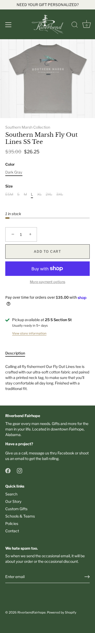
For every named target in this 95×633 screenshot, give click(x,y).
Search (11, 494)
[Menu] (8, 25)
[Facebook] (8, 470)
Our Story (13, 501)
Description (15, 353)
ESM (9, 194)
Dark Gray (13, 172)
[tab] (17, 353)
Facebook (66, 453)
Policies (11, 523)
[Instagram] (19, 470)
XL (39, 194)
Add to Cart (47, 251)
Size (9, 186)
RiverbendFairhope (31, 612)
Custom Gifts (16, 509)
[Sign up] (87, 576)
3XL (59, 194)
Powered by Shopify (61, 612)
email (19, 458)
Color (10, 164)
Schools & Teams (20, 516)
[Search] (74, 25)
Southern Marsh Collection (27, 127)
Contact (12, 531)
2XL (49, 194)
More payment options (47, 282)
